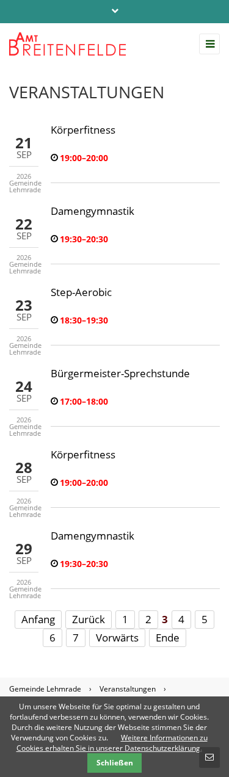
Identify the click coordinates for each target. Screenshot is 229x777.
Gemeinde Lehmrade (45, 689)
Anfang (38, 619)
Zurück (88, 619)
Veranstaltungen (128, 689)
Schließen (114, 762)
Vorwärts (117, 638)
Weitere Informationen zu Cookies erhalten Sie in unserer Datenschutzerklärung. (112, 742)
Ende (168, 638)
